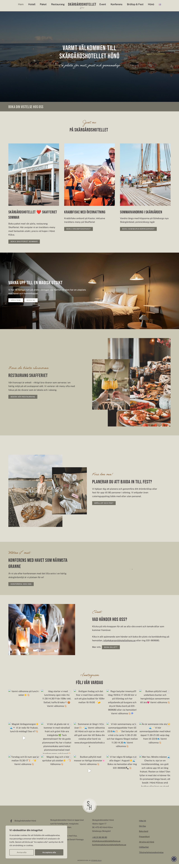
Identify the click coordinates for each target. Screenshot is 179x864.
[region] (36, 842)
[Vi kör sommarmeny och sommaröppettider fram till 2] (122, 738)
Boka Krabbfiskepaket (78, 229)
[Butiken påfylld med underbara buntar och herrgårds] (155, 705)
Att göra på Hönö (146, 842)
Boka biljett (110, 647)
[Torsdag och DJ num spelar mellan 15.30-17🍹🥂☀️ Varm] (24, 771)
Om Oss (142, 826)
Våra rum (16, 300)
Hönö (151, 4)
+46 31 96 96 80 (99, 837)
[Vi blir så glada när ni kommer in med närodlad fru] (56, 738)
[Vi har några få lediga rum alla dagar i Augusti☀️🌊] (122, 771)
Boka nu (31, 300)
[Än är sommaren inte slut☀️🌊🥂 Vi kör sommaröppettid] (155, 738)
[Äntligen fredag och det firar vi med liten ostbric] (89, 705)
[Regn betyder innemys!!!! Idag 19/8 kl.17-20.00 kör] (122, 705)
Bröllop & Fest (135, 4)
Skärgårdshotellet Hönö (25, 821)
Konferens (116, 4)
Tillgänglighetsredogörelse (151, 852)
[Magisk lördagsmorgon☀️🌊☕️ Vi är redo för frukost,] (24, 738)
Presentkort (144, 836)
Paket (43, 4)
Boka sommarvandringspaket (138, 229)
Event (102, 4)
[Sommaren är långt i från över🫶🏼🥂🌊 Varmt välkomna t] (89, 738)
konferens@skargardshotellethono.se (109, 845)
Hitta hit (142, 821)
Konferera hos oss (21, 584)
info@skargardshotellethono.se (119, 640)
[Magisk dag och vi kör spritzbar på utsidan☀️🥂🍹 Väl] (56, 771)
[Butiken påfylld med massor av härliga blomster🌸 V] (89, 771)
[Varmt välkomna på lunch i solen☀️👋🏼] (24, 705)
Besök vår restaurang (23, 397)
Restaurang (58, 4)
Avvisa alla (21, 852)
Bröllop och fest (103, 503)
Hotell (31, 4)
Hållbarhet (144, 847)
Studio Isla (96, 860)
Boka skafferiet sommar (24, 242)
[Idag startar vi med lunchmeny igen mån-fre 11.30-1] (56, 705)
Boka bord (143, 831)
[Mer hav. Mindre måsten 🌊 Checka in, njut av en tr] (155, 771)
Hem (21, 4)
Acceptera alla (49, 852)
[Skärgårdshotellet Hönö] (82, 5)
